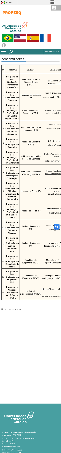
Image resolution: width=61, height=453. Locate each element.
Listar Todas (8, 309)
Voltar (18, 309)
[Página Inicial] (11, 12)
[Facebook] (3, 46)
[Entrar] (2, 2)
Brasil (9, 2)
